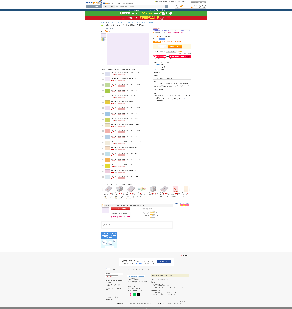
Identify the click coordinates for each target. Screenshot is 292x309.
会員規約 (148, 303)
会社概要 (121, 303)
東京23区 (157, 64)
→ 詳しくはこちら (119, 217)
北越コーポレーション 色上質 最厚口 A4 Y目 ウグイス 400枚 (125, 84)
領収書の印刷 (159, 304)
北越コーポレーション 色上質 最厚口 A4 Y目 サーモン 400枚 (125, 130)
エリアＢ (157, 67)
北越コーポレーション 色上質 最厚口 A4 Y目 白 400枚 (124, 95)
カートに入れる (175, 46)
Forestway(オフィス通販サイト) (169, 1)
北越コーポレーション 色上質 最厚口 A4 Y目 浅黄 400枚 (124, 153)
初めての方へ (159, 1)
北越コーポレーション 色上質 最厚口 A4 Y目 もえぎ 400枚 (125, 118)
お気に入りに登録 (171, 51)
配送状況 (140, 304)
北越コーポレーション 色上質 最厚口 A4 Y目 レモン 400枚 (125, 124)
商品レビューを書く (120, 208)
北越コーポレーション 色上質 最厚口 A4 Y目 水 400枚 (124, 136)
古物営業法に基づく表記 (141, 303)
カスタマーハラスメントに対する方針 (169, 303)
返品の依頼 (153, 304)
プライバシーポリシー (155, 303)
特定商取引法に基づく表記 (129, 303)
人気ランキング (147, 10)
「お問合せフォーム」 (138, 263)
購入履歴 (136, 304)
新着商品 (156, 10)
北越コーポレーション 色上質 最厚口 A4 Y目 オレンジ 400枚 (125, 159)
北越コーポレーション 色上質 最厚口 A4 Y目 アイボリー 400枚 (126, 141)
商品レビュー (164, 10)
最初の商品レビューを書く (160, 32)
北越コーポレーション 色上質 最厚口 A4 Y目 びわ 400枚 (124, 147)
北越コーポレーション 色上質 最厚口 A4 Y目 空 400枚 (124, 113)
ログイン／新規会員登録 (199, 2)
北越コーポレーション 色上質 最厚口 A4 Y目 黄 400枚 (124, 165)
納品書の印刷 (166, 304)
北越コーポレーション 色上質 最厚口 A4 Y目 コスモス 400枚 (125, 107)
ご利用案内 (183, 1)
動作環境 (179, 303)
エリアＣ (157, 69)
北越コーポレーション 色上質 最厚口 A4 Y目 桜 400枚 (124, 78)
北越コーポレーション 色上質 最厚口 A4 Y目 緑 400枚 (124, 90)
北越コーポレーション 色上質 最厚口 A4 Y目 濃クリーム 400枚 (126, 101)
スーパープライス (127, 10)
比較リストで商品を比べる (160, 51)
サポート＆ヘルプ (114, 303)
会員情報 (131, 304)
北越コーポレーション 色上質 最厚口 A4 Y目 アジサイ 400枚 (125, 72)
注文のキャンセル (147, 304)
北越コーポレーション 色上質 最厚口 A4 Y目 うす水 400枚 (125, 176)
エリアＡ (157, 66)
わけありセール (137, 10)
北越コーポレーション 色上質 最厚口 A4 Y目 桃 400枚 (124, 170)
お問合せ (178, 1)
